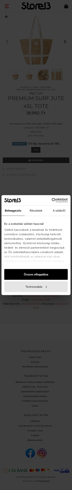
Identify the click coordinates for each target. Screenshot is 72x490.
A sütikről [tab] (59, 210)
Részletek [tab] (36, 210)
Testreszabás (33, 286)
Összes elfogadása (36, 274)
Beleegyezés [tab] (13, 210)
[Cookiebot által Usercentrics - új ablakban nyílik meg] (52, 200)
